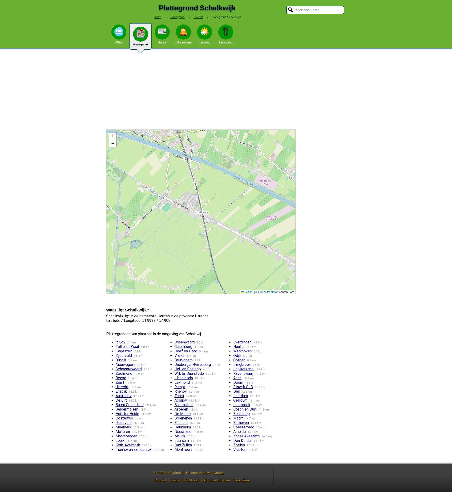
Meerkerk (123, 427)
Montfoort (183, 449)
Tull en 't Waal (127, 346)
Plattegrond (140, 44)
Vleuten (239, 449)
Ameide (239, 431)
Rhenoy (180, 391)
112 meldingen (183, 42)
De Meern (182, 413)
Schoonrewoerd (129, 369)
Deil (236, 391)
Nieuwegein (125, 364)
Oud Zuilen (183, 445)
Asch (237, 378)
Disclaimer (242, 480)
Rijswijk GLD (243, 387)
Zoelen (239, 445)
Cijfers (119, 42)
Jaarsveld (124, 422)
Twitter (176, 480)
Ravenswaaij (243, 373)
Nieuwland (182, 431)
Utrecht (122, 387)
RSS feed (192, 480)
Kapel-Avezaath (246, 436)
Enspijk (121, 391)
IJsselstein (183, 378)
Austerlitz (124, 396)
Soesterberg (243, 427)
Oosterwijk (124, 418)
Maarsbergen (126, 436)
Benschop (241, 413)
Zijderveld (124, 355)
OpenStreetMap (268, 292)
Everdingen (242, 342)
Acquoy (180, 400)
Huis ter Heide (127, 413)
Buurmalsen (184, 405)
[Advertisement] (226, 89)
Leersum (181, 440)
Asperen (181, 409)
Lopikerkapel (243, 369)
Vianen (179, 355)
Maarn (238, 418)
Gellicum (240, 400)
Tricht (179, 396)
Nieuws (162, 42)
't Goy (120, 342)
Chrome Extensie (217, 480)
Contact (160, 480)
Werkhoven (242, 351)
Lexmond (182, 382)
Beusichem (183, 360)
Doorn (238, 382)
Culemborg (183, 346)
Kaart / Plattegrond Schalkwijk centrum (200, 212)
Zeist (120, 382)
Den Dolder (242, 440)
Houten (239, 346)
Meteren (123, 431)
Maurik (179, 436)
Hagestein (124, 351)
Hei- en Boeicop (187, 369)
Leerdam (240, 396)
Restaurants (226, 42)
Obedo (219, 473)
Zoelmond (124, 373)
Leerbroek (241, 405)
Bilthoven (241, 422)
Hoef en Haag (185, 351)
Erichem (181, 422)
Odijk (237, 355)
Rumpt (180, 387)
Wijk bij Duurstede (189, 373)
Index (157, 17)
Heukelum (182, 427)
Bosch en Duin (245, 409)
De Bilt (121, 400)
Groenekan (183, 418)
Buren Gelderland (130, 405)
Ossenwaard (184, 342)
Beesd (121, 378)
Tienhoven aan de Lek (134, 449)
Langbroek (242, 364)
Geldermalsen (127, 409)
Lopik (120, 440)
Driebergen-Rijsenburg (192, 364)
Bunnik (121, 360)
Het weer (204, 42)
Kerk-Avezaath (128, 445)
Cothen (239, 360)
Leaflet (248, 292)
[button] (112, 136)
